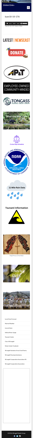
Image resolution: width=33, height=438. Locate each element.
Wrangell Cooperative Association (14, 364)
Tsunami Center (9, 337)
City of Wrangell (9, 341)
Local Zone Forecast (10, 319)
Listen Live (8, 5)
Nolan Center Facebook (11, 346)
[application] (16, 23)
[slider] (24, 23)
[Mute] (21, 23)
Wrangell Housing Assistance (13, 355)
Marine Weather (9, 323)
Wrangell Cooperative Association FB (15, 359)
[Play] (7, 23)
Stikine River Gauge (10, 332)
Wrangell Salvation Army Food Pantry (16, 350)
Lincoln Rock (8, 328)
